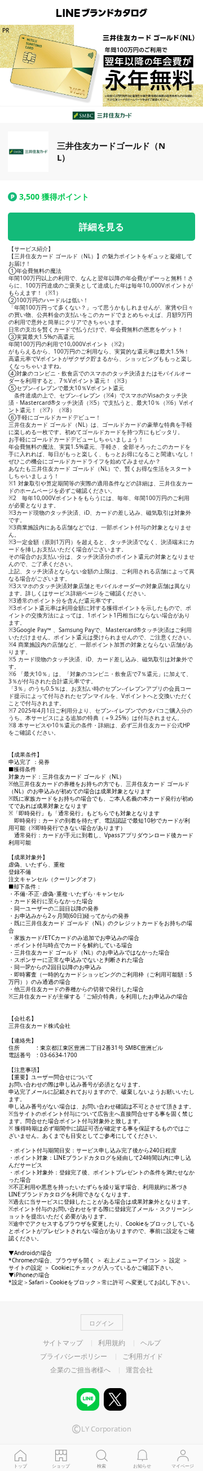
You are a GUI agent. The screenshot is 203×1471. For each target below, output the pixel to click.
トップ (20, 1466)
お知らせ (142, 1466)
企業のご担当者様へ (80, 1370)
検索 (101, 1466)
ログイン (101, 1323)
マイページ (182, 1466)
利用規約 (111, 1343)
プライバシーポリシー (73, 1356)
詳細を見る (101, 226)
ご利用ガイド (142, 1356)
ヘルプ (150, 1343)
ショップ (61, 1466)
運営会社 (139, 1370)
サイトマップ (63, 1343)
